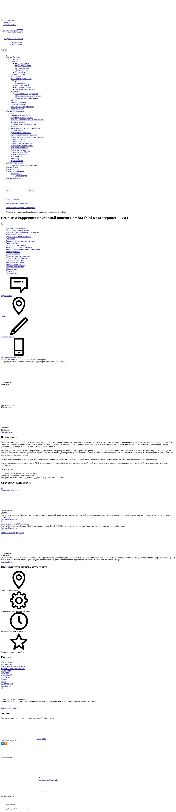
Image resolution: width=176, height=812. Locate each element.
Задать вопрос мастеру (10, 708)
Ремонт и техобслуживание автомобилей (27, 120)
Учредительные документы (26, 94)
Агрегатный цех (22, 68)
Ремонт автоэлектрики (20, 150)
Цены (15, 167)
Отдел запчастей (22, 64)
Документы (15, 92)
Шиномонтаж (16, 156)
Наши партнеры (17, 109)
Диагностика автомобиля (21, 133)
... (6, 55)
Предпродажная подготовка (22, 118)
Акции (16, 169)
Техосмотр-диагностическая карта (24, 165)
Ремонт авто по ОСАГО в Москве (15, 524)
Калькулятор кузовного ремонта (24, 135)
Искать (31, 190)
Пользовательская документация (28, 96)
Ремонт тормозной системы (22, 146)
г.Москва (20, 29)
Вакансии (15, 100)
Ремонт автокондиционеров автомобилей (28, 137)
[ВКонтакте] (2, 743)
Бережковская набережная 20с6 (12, 31)
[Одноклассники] (5, 743)
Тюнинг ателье (17, 131)
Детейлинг (15, 126)
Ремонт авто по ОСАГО (20, 152)
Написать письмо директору (22, 107)
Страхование (18, 163)
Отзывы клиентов (18, 74)
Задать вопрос (21, 176)
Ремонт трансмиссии (19, 148)
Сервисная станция (23, 87)
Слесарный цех (21, 70)
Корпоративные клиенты (21, 115)
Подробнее (12, 519)
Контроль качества (18, 102)
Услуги (11, 113)
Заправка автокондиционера (12, 533)
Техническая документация (26, 98)
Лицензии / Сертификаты (21, 79)
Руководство (20, 83)
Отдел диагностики (23, 66)
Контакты (17, 178)
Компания (17, 57)
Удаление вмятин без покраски (23, 124)
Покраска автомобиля (19, 154)
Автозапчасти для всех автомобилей (25, 128)
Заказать (4, 519)
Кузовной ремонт (18, 122)
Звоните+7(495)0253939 (9, 24)
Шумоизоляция (17, 161)
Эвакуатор (15, 158)
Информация (18, 171)
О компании (16, 59)
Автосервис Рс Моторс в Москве (67, 749)
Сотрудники (16, 81)
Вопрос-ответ (16, 174)
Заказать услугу (7, 432)
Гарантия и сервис (18, 104)
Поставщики (16, 76)
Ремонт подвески (18, 141)
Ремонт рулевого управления (22, 143)
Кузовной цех (21, 72)
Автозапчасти (18, 111)
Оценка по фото (7, 796)
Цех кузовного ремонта (25, 89)
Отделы (14, 61)
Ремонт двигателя (18, 139)
